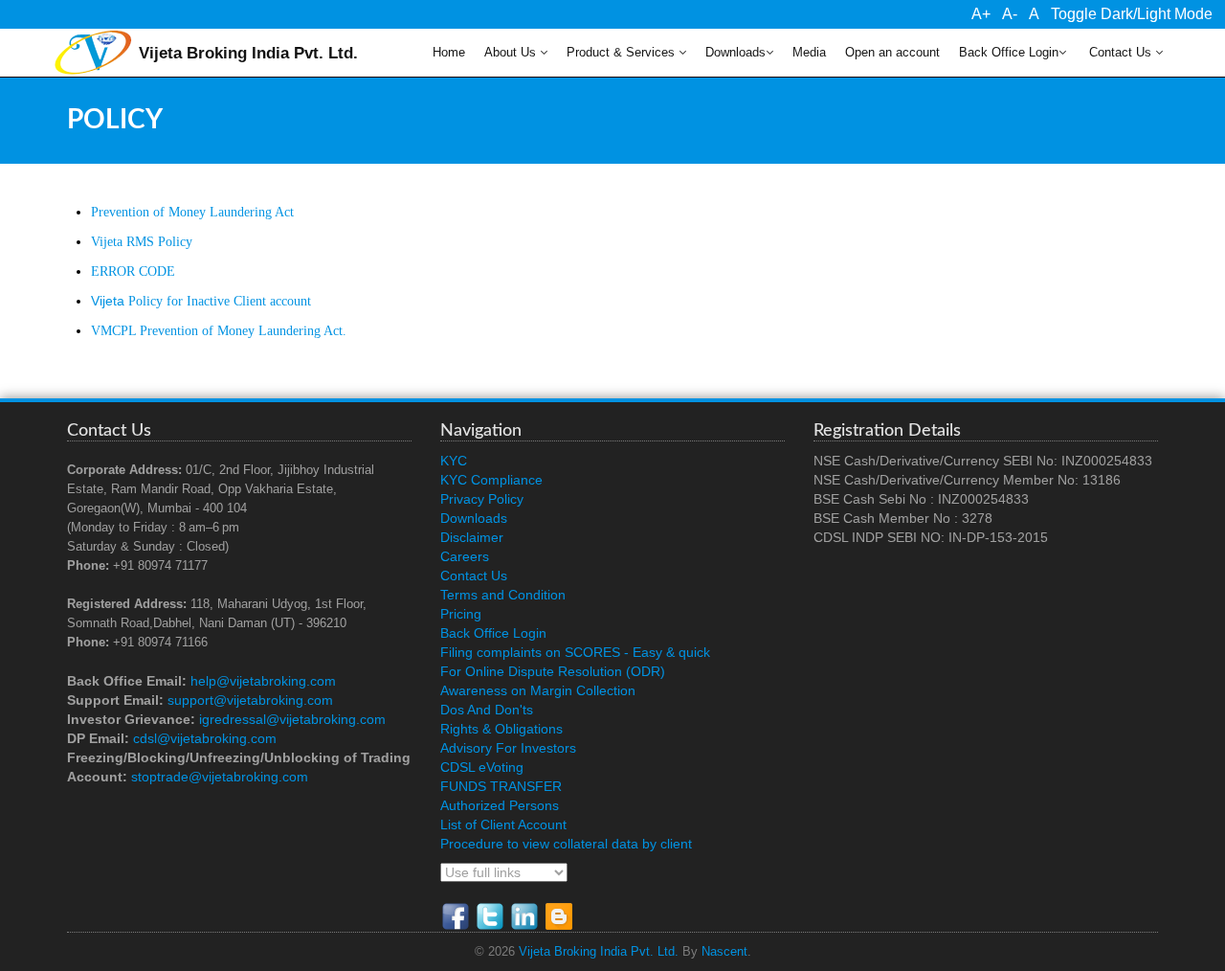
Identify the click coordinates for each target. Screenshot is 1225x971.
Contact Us (1120, 52)
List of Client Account (503, 824)
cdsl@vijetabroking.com (205, 738)
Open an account (892, 52)
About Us (512, 52)
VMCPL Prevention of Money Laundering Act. (218, 331)
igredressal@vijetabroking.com (292, 719)
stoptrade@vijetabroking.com (219, 776)
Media (809, 52)
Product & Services (623, 52)
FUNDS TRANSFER (501, 786)
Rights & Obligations (501, 728)
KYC (453, 460)
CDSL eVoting (481, 767)
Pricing (460, 613)
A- (1009, 14)
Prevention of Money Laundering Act (192, 212)
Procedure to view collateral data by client (566, 843)
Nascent (724, 952)
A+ (981, 14)
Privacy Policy (481, 499)
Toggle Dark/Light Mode (1132, 14)
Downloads (735, 52)
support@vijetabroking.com (250, 700)
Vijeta (201, 300)
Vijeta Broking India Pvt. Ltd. (599, 952)
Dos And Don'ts (486, 709)
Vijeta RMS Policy (141, 242)
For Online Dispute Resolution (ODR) (552, 671)
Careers (464, 556)
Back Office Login (1008, 52)
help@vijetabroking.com (263, 681)
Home (449, 52)
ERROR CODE (133, 271)
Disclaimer (471, 537)
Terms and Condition (503, 594)
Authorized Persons (499, 805)
